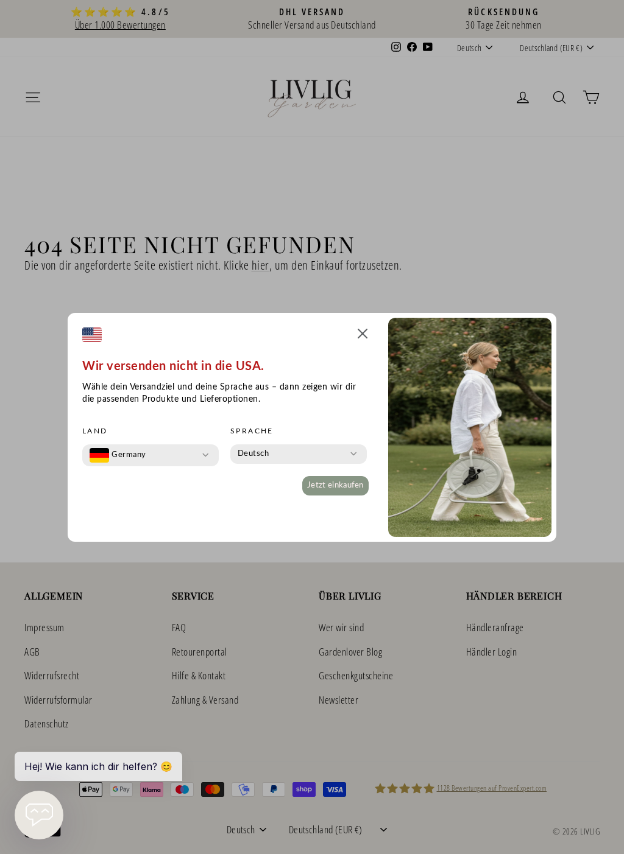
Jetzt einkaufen (335, 485)
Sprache (252, 431)
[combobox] (118, 455)
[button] (362, 335)
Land (95, 431)
